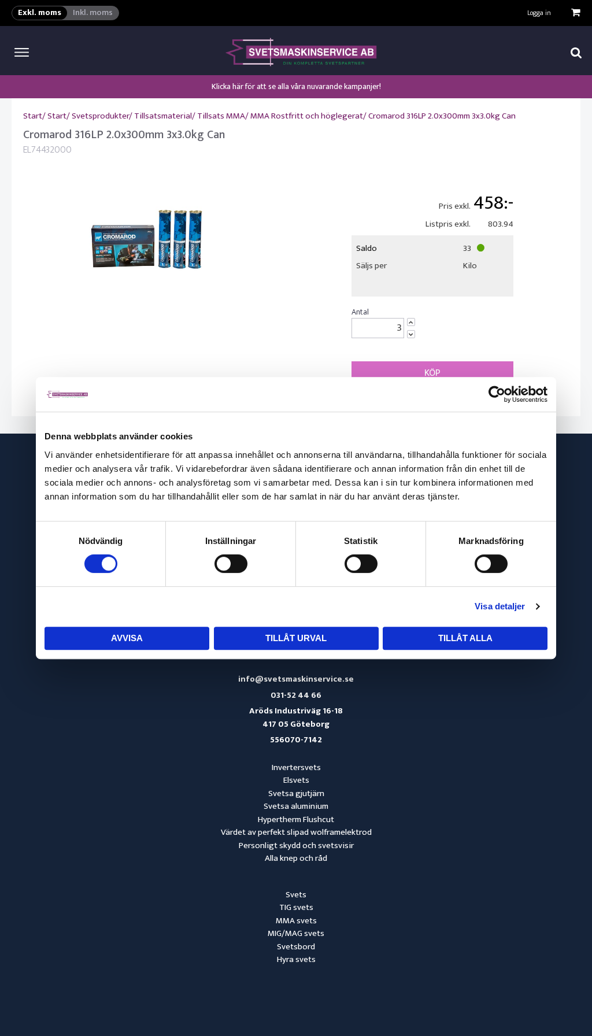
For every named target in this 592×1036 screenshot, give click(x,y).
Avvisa (127, 638)
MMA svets (296, 920)
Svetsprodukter (100, 116)
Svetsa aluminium (296, 806)
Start (32, 116)
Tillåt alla (465, 638)
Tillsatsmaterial (163, 116)
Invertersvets (296, 767)
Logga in (539, 12)
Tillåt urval (296, 638)
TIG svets (296, 907)
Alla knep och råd (296, 858)
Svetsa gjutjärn (296, 793)
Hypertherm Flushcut (296, 819)
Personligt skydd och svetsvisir (296, 845)
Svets (296, 894)
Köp (432, 373)
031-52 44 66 (296, 695)
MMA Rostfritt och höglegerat (306, 116)
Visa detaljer (500, 606)
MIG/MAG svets (296, 933)
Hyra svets (296, 959)
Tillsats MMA (221, 116)
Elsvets (296, 780)
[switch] (230, 563)
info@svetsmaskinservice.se (296, 679)
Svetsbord (296, 946)
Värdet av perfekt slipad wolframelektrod (296, 832)
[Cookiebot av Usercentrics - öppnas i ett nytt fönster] (496, 394)
